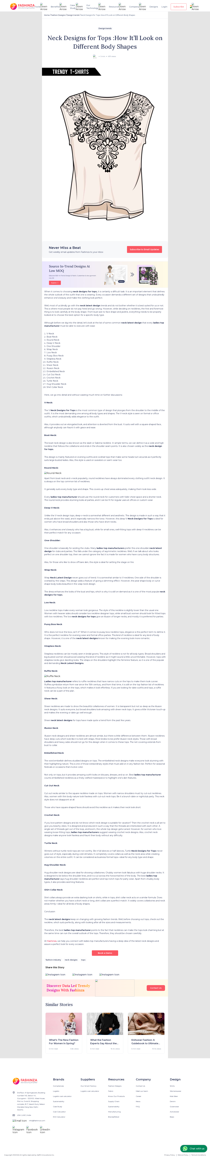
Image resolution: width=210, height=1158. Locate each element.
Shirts (172, 1086)
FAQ (138, 1106)
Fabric (110, 1091)
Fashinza (51, 941)
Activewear (174, 1112)
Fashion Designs (58, 15)
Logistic (56, 1091)
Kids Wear (174, 1096)
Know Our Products (116, 1096)
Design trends (73, 15)
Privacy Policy (169, 1155)
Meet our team (142, 1091)
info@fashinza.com (37, 1121)
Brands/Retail (113, 1117)
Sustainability (58, 1101)
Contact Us (156, 988)
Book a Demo (105, 953)
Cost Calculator (59, 1112)
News (138, 1101)
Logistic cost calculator (62, 1096)
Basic (172, 1117)
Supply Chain (113, 1101)
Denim (173, 1101)
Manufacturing (114, 1112)
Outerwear (174, 1106)
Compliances (58, 1086)
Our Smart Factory (88, 1086)
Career (138, 1096)
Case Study (57, 1106)
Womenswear (175, 1091)
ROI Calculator (59, 1117)
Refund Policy (183, 1155)
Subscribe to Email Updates (144, 249)
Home (47, 15)
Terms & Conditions (198, 1155)
